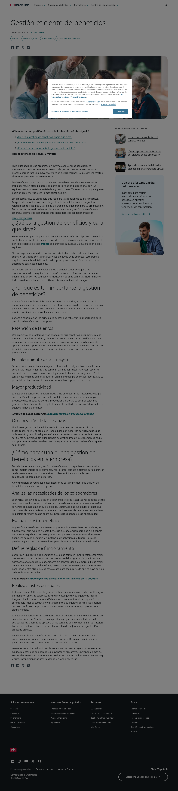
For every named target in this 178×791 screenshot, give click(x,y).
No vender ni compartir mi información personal (69, 111)
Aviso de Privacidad (108, 104)
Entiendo (120, 111)
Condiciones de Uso (92, 102)
